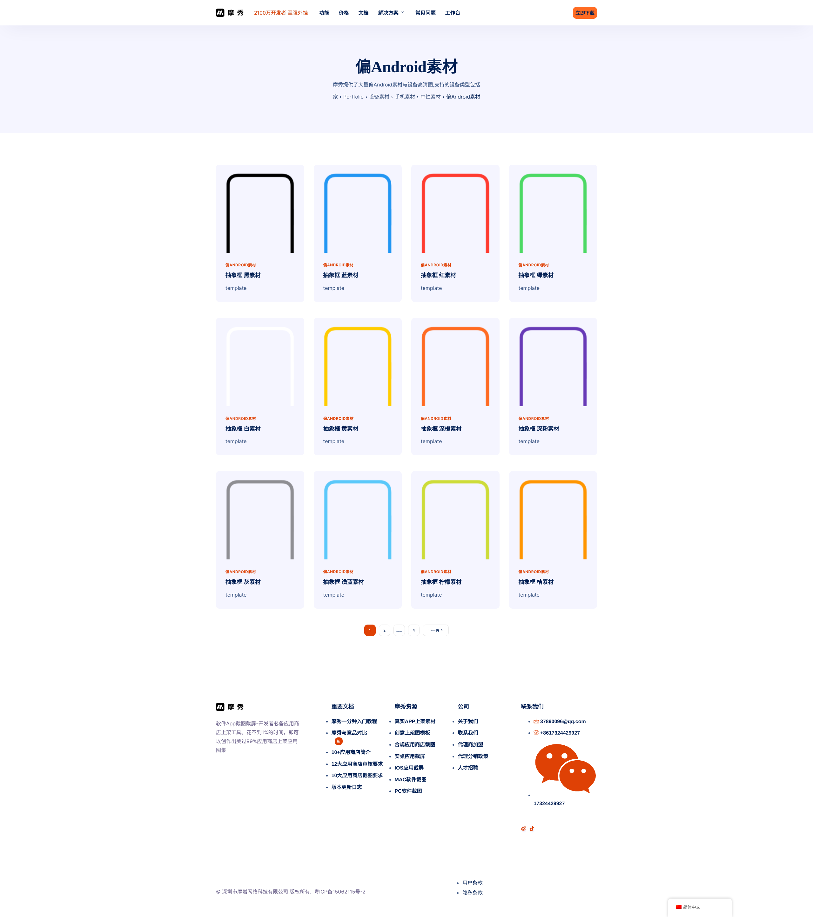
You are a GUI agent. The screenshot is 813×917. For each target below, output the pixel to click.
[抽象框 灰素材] (260, 515)
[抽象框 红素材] (455, 208)
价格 (344, 12)
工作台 (452, 12)
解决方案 (388, 12)
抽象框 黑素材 (243, 275)
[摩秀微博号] (523, 829)
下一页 (433, 630)
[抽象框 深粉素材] (553, 362)
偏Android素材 (240, 265)
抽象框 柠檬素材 (441, 582)
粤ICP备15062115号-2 (340, 891)
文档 (364, 12)
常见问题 (425, 12)
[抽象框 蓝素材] (358, 208)
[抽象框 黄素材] (358, 362)
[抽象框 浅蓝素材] (358, 515)
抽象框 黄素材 (341, 429)
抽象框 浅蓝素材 (343, 582)
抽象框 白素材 (243, 429)
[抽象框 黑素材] (260, 208)
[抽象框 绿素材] (553, 208)
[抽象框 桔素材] (553, 515)
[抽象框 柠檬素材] (455, 515)
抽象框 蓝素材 (341, 275)
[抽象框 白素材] (260, 362)
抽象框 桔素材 (536, 582)
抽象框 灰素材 (243, 582)
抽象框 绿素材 (536, 275)
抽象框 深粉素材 (539, 429)
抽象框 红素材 (438, 275)
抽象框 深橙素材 (441, 429)
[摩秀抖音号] (531, 829)
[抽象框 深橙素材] (455, 362)
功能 (324, 12)
